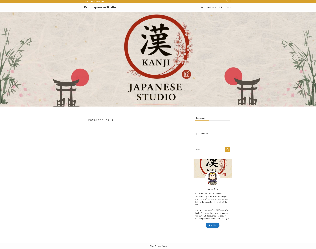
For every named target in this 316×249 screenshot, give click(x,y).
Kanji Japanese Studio (100, 7)
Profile (212, 225)
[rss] (227, 1)
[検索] (230, 1)
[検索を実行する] (227, 149)
